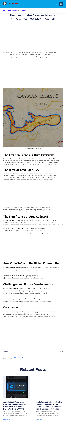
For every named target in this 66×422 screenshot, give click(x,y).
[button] (15, 358)
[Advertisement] (33, 40)
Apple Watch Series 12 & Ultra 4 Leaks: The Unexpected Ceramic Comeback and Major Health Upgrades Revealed (49, 405)
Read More (6, 419)
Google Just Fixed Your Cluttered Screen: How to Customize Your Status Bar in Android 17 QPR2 (14, 405)
